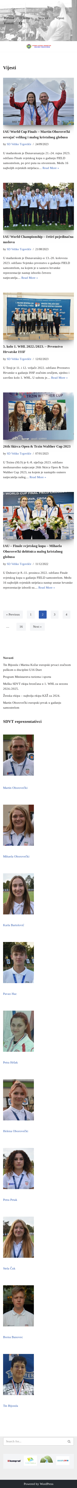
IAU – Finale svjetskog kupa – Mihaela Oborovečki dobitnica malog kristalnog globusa (33, 551)
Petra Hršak (10, 1062)
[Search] (69, 1441)
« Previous (13, 614)
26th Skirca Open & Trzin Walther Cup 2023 (37, 446)
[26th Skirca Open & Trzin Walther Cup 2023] (38, 416)
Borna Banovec (13, 1337)
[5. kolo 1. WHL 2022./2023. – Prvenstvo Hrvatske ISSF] (38, 316)
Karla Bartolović (13, 925)
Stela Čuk (9, 1268)
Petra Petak (10, 1199)
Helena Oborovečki (15, 1131)
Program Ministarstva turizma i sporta (27, 676)
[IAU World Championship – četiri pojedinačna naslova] (38, 206)
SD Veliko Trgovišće (19, 144)
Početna (9, 18)
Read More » (51, 168)
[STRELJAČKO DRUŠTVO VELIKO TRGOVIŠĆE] (38, 46)
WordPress (46, 1484)
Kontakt (9, 23)
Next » (37, 626)
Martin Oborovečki (15, 787)
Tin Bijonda (10, 1405)
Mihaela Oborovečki (16, 856)
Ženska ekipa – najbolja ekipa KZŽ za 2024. (31, 695)
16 (21, 626)
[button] (31, 18)
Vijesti (60, 18)
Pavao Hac (10, 993)
